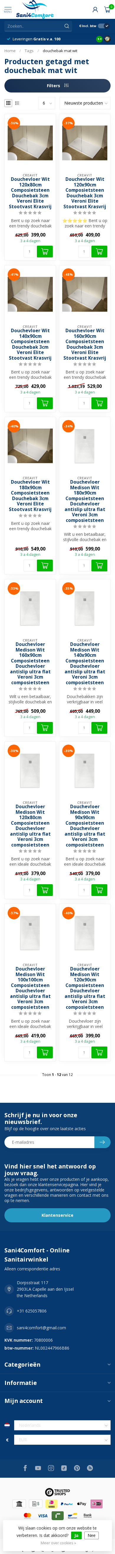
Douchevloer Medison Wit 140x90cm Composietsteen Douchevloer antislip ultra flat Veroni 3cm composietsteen (85, 663)
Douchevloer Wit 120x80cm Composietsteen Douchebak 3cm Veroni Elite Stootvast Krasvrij (30, 193)
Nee (92, 1535)
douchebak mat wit (60, 50)
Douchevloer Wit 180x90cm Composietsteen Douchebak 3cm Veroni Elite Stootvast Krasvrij (30, 496)
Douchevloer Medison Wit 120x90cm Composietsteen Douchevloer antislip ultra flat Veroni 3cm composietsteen (85, 988)
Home (10, 50)
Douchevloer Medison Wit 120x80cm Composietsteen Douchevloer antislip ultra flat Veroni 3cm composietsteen (30, 826)
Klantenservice (57, 1215)
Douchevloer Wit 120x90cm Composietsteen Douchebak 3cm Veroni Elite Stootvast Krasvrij (84, 193)
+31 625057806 (32, 1311)
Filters (54, 85)
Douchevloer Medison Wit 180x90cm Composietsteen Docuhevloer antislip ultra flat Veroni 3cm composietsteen (85, 501)
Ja (76, 1535)
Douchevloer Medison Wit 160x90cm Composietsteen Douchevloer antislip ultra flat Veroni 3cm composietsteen (30, 663)
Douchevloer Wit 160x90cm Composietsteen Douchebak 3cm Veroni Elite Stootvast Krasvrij (84, 344)
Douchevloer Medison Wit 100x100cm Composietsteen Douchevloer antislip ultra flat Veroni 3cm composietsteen (30, 988)
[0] (107, 9)
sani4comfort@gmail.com (41, 1327)
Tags (29, 50)
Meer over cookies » (58, 1542)
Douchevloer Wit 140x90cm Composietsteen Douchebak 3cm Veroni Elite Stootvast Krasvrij (30, 344)
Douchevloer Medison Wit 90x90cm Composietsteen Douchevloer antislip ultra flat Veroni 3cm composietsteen (85, 826)
